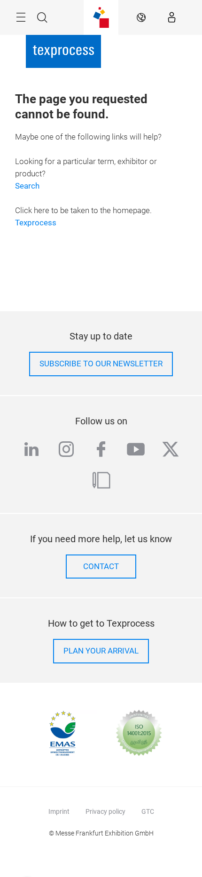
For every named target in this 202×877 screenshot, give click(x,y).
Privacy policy (105, 811)
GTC (147, 811)
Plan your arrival (101, 650)
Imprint (59, 811)
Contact (101, 566)
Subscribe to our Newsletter (101, 363)
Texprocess (35, 222)
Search (27, 186)
